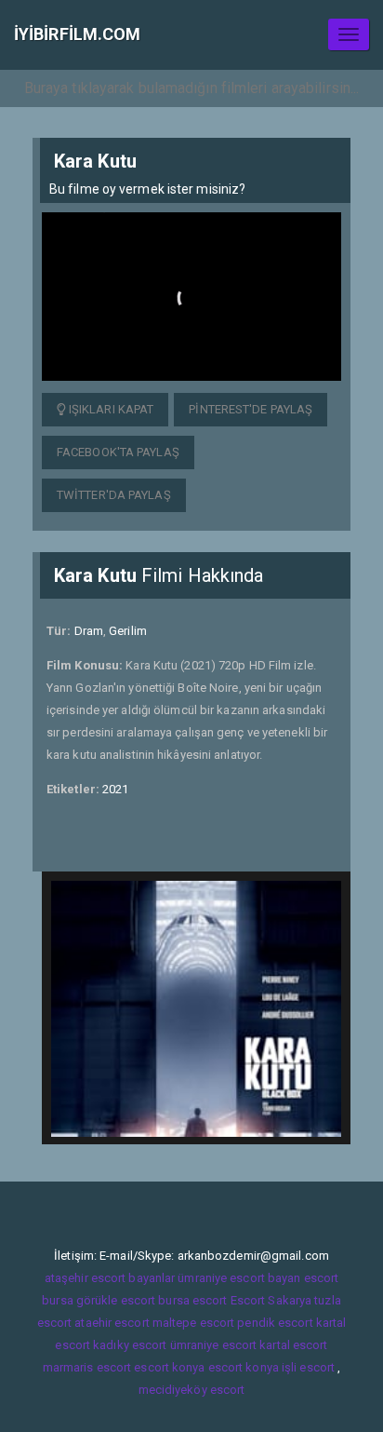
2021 (115, 789)
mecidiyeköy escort (192, 1390)
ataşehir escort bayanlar (110, 1278)
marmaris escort (87, 1367)
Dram (88, 631)
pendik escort (274, 1323)
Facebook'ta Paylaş (118, 452)
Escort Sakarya (271, 1300)
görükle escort (115, 1300)
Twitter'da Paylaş (114, 495)
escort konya (169, 1367)
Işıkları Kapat (110, 409)
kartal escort (293, 1345)
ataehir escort (111, 1323)
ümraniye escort (214, 1345)
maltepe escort (193, 1323)
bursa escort (192, 1300)
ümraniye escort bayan (239, 1278)
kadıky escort (129, 1345)
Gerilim (128, 631)
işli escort (308, 1367)
